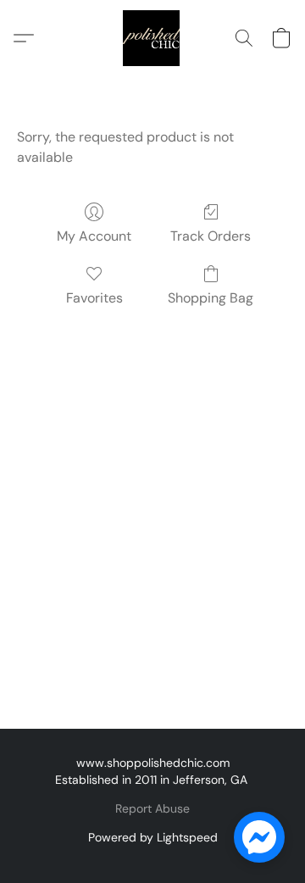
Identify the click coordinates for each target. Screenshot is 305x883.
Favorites (94, 298)
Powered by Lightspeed (153, 837)
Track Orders (210, 236)
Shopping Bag (210, 298)
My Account (94, 236)
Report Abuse (152, 808)
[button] (152, 38)
